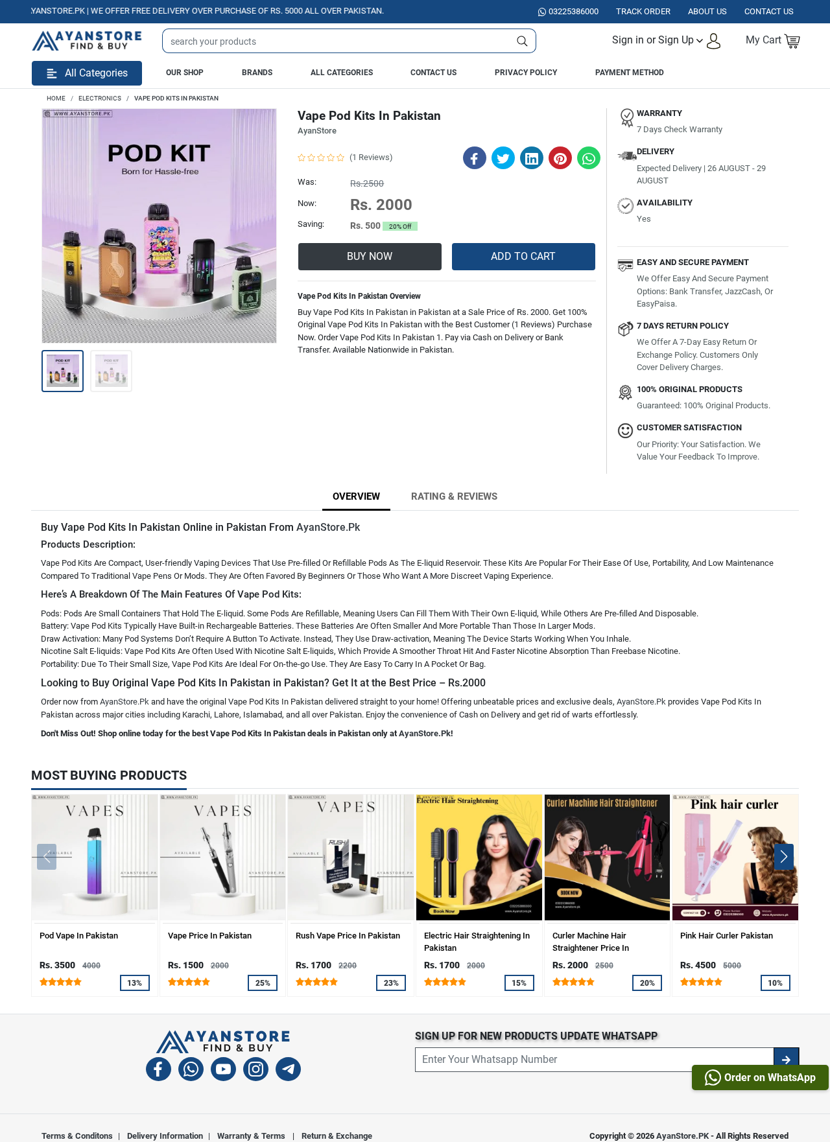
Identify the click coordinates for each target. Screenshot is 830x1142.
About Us (707, 11)
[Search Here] (522, 41)
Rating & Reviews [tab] (454, 496)
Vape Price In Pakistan (210, 935)
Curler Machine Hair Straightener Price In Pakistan (590, 948)
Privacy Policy (526, 72)
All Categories (342, 72)
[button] (667, 40)
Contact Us (433, 72)
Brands (257, 72)
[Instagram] (255, 1071)
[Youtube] (223, 1071)
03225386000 (574, 11)
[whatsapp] (191, 1071)
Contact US (769, 11)
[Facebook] (158, 1071)
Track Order (643, 11)
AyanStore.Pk (328, 527)
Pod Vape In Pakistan (79, 935)
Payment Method (629, 72)
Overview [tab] (356, 496)
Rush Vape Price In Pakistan (348, 935)
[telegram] (288, 1071)
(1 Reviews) (371, 157)
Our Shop (185, 72)
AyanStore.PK (682, 1136)
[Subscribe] (786, 1059)
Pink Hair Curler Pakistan (726, 935)
